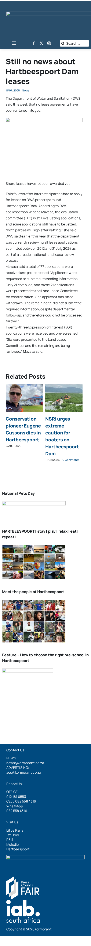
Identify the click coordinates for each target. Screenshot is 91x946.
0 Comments (70, 460)
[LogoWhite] (48, 13)
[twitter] (41, 43)
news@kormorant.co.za (25, 763)
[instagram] (49, 43)
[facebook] (34, 43)
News (25, 90)
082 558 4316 (16, 810)
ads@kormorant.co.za (23, 772)
